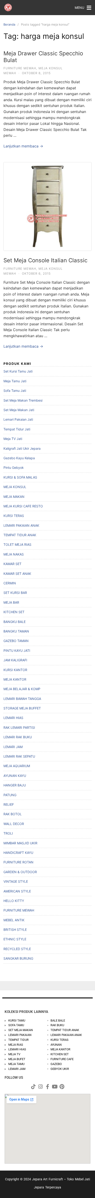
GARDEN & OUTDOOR (20, 872)
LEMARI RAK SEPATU (19, 756)
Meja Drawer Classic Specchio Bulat (43, 56)
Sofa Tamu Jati (14, 391)
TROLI (8, 833)
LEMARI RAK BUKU (17, 737)
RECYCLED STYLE (17, 949)
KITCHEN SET (13, 612)
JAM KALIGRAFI (15, 660)
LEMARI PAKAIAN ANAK (21, 525)
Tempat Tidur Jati (16, 429)
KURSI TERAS (13, 516)
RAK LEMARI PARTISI (19, 727)
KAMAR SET (12, 564)
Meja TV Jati (12, 439)
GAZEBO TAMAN (16, 641)
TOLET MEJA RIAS (17, 544)
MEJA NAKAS (13, 554)
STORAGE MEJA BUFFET (22, 708)
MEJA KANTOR (14, 679)
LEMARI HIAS (13, 718)
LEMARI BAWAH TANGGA (22, 699)
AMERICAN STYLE (17, 891)
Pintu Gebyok (13, 467)
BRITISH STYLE (15, 930)
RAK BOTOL (12, 814)
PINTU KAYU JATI (16, 650)
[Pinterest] (61, 1086)
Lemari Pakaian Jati (18, 419)
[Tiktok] (33, 1086)
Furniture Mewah (19, 68)
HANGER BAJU (14, 785)
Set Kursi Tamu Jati (18, 371)
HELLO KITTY (13, 901)
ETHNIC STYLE (14, 939)
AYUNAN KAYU (14, 776)
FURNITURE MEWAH (18, 910)
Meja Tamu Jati (14, 381)
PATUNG (9, 795)
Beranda (9, 24)
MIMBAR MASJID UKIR (20, 843)
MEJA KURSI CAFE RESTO (23, 506)
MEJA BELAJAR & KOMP (21, 689)
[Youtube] (54, 1086)
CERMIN (9, 583)
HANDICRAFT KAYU (18, 853)
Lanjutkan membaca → (23, 146)
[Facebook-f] (47, 1086)
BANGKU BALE (14, 622)
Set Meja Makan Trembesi (22, 400)
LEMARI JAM (13, 747)
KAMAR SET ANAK (17, 574)
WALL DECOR (13, 824)
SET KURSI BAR (15, 593)
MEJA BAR (11, 602)
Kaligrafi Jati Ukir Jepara (22, 448)
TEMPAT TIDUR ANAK (19, 535)
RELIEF (8, 804)
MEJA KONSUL (14, 487)
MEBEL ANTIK (13, 920)
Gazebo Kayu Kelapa (19, 458)
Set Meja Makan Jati (18, 410)
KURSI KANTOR (15, 670)
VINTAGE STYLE (15, 881)
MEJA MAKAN (13, 497)
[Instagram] (40, 1086)
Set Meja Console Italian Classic (45, 260)
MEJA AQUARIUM (16, 766)
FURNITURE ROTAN (18, 862)
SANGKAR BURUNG (18, 958)
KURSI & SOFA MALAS (20, 477)
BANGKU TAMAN (16, 631)
